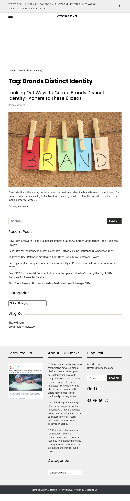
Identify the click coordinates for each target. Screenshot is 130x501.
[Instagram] (106, 400)
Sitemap (33, 4)
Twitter (75, 4)
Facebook (46, 4)
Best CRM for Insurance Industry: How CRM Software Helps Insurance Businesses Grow (60, 251)
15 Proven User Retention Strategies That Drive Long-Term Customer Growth (53, 257)
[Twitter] (101, 400)
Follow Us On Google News (27, 8)
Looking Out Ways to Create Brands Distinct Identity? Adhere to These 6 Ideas (56, 95)
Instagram (89, 4)
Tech (25, 206)
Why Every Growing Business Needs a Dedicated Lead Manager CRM (49, 283)
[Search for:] (56, 222)
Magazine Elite (92, 490)
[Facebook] (89, 400)
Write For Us (17, 4)
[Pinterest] (95, 400)
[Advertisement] (65, 38)
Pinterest (61, 4)
